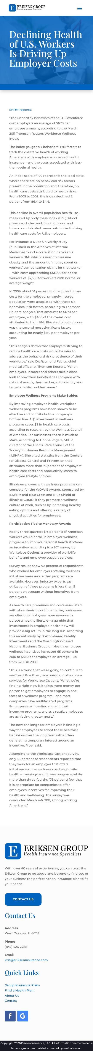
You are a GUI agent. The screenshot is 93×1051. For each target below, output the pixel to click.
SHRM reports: (20, 110)
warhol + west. (72, 1048)
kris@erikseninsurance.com (26, 960)
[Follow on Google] (22, 1016)
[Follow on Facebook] (10, 1016)
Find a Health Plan (19, 990)
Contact (11, 1001)
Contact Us (23, 899)
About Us (12, 996)
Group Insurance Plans (22, 985)
